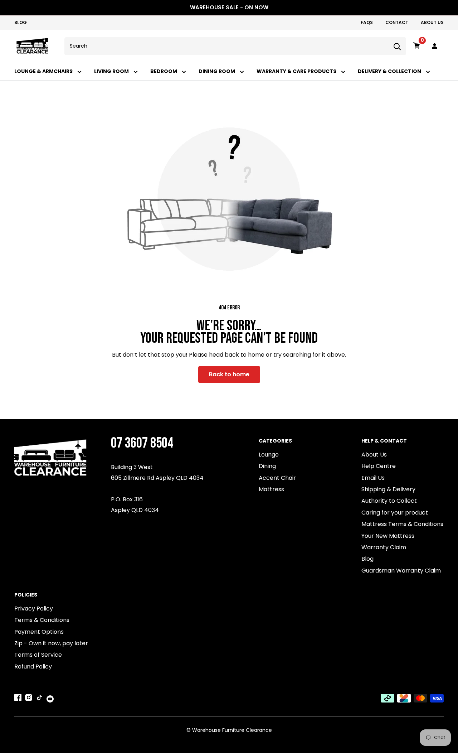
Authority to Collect (389, 501)
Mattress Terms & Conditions (402, 524)
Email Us (373, 478)
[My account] (435, 46)
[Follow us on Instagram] (28, 699)
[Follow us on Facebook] (17, 699)
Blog (20, 22)
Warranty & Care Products (297, 71)
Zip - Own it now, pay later (51, 643)
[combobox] (226, 46)
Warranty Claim (383, 547)
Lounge (269, 454)
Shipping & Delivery (388, 489)
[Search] (397, 46)
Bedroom (164, 71)
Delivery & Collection (390, 71)
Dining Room (217, 71)
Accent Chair (277, 478)
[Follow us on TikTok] (39, 699)
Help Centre (378, 466)
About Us (432, 22)
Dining (267, 466)
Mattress (271, 489)
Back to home (229, 374)
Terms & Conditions (41, 620)
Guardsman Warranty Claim (401, 570)
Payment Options (39, 632)
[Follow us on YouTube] (50, 698)
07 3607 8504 (142, 443)
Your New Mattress (387, 536)
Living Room (112, 71)
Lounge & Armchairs (44, 71)
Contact (396, 22)
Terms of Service (38, 655)
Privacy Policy (33, 608)
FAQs (367, 22)
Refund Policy (33, 666)
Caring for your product (394, 512)
